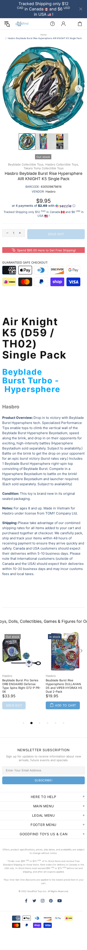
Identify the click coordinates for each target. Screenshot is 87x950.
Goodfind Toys (21, 24)
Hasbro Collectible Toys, (62, 164)
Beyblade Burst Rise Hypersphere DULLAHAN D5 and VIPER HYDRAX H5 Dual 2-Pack (64, 685)
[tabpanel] (22, 676)
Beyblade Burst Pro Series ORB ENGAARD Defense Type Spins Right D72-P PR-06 (21, 685)
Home (43, 34)
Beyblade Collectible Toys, (26, 164)
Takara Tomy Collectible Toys (44, 168)
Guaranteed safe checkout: (25, 262)
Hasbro (7, 676)
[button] (43, 206)
